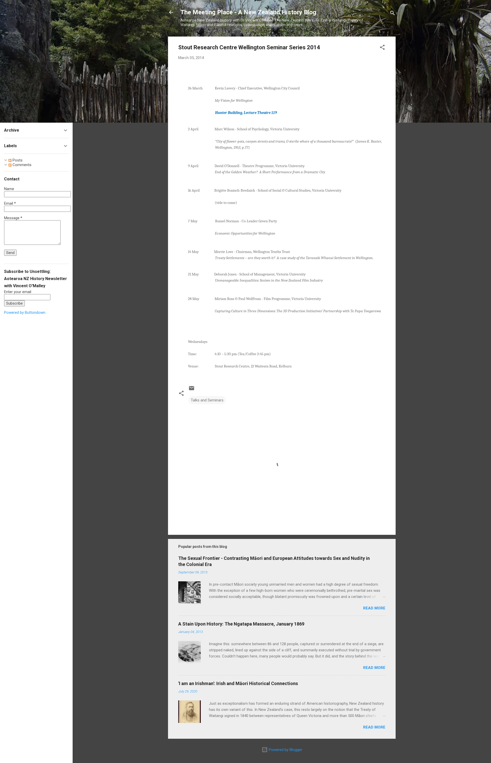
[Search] (392, 14)
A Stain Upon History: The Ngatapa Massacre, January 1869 (241, 624)
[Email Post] (191, 390)
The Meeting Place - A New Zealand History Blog (248, 12)
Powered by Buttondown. (25, 312)
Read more (374, 608)
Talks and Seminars (207, 400)
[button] (382, 48)
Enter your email (17, 292)
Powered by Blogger (285, 749)
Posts (17, 160)
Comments (21, 165)
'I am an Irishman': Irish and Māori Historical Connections (238, 683)
